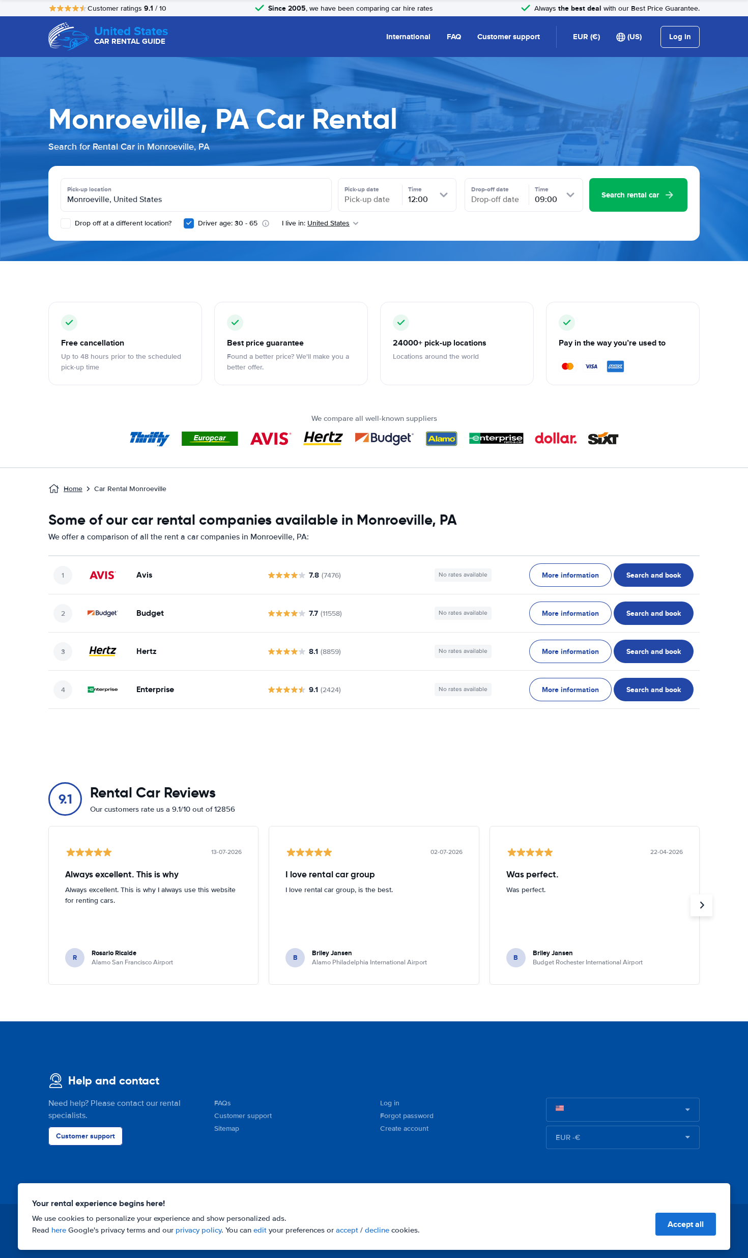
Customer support (508, 36)
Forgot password (407, 1115)
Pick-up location (89, 189)
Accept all (686, 1224)
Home (73, 488)
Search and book (653, 575)
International (408, 36)
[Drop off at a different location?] (66, 223)
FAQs (222, 1103)
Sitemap (226, 1128)
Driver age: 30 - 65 (227, 223)
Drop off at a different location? (122, 223)
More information (570, 575)
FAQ (454, 36)
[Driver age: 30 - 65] (189, 223)
